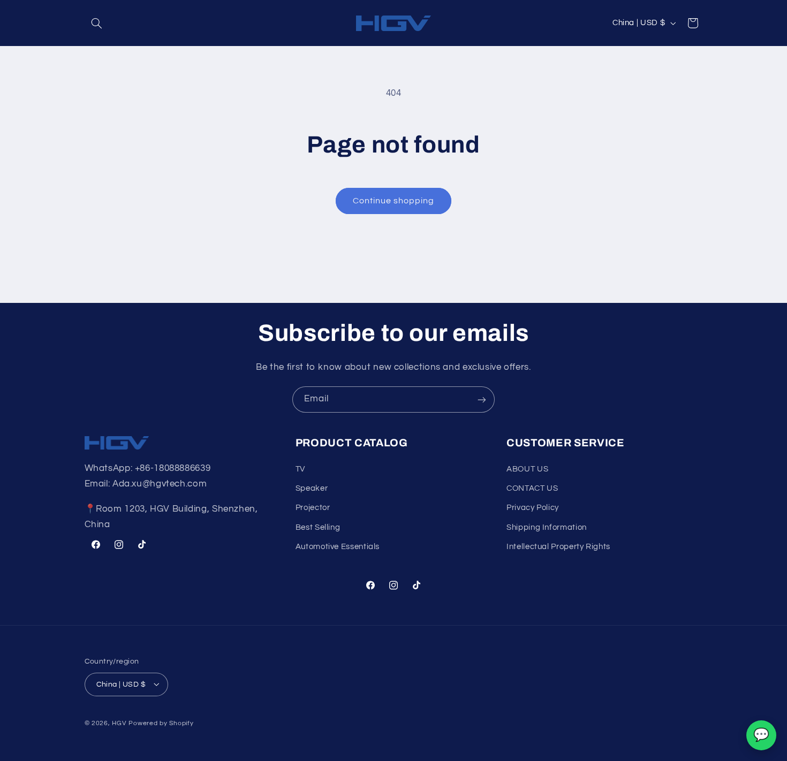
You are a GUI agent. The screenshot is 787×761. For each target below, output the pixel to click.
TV (300, 469)
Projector (313, 508)
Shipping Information (546, 527)
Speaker (312, 488)
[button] (97, 23)
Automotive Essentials (338, 547)
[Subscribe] (482, 399)
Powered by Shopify (160, 723)
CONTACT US (532, 488)
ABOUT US (527, 469)
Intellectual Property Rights (558, 547)
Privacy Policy (532, 508)
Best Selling (318, 527)
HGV (120, 723)
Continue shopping (394, 200)
